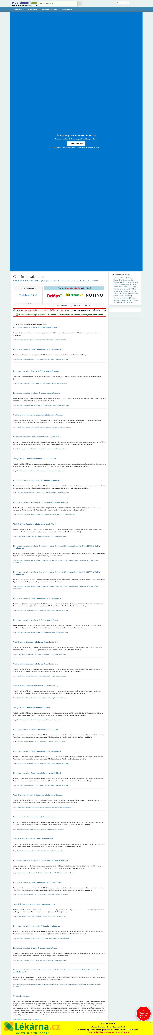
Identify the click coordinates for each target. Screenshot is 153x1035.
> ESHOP (94, 281)
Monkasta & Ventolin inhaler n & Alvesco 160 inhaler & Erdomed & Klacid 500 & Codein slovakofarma (65, 560)
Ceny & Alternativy (66, 9)
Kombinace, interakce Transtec (25, 339)
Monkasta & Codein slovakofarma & (46, 405)
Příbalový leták (29, 281)
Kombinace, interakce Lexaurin (25, 492)
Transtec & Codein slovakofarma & (45, 383)
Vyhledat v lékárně (28, 295)
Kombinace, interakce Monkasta (26, 405)
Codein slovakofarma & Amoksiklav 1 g (45, 359)
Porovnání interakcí (33, 9)
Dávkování (51, 281)
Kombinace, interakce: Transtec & (35, 327)
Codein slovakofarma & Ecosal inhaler (41, 471)
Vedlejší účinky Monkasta (24, 427)
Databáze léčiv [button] (18, 9)
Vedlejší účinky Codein (23, 471)
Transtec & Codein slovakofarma (44, 339)
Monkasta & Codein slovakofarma (45, 632)
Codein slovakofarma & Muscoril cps (44, 449)
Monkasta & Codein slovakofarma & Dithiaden (45, 427)
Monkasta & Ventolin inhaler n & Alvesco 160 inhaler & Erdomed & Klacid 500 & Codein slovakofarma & (66, 984)
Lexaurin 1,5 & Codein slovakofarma (45, 492)
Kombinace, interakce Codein (25, 359)
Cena (70, 281)
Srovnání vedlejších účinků (49, 9)
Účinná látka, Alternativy (82, 281)
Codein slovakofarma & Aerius (39, 720)
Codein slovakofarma (60, 339)
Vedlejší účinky (61, 281)
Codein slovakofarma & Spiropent (43, 741)
